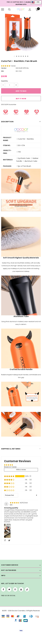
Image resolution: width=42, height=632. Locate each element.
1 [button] (14, 56)
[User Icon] (30, 9)
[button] (5, 66)
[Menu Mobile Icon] (2, 9)
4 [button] (21, 56)
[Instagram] (15, 589)
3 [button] (18, 56)
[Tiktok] (27, 589)
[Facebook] (3, 589)
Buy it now (21, 99)
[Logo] (20, 9)
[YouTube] (21, 589)
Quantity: (4, 81)
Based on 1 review (10, 467)
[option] (21, 32)
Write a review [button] (21, 470)
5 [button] (23, 56)
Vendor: (4, 68)
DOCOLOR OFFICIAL (22, 68)
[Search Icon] (9, 9)
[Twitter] (9, 589)
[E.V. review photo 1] (7, 531)
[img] (14, 503)
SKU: (2, 71)
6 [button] (25, 56)
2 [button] (16, 56)
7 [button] (27, 56)
